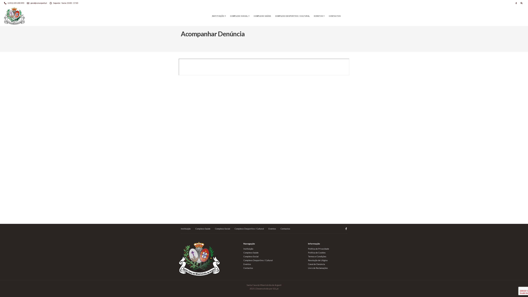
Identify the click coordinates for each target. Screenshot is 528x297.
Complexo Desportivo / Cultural (292, 16)
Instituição (218, 16)
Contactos (335, 16)
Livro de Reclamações (318, 268)
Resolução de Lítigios (318, 260)
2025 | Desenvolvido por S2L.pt (264, 288)
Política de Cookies (317, 252)
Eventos (318, 16)
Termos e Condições (317, 256)
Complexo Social (239, 16)
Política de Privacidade (318, 249)
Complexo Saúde (262, 16)
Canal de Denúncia (316, 264)
